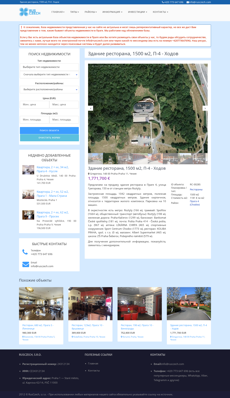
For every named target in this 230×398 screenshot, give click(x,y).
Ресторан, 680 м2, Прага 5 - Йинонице (38, 327)
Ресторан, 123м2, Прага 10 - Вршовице (88, 327)
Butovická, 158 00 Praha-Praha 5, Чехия (38, 338)
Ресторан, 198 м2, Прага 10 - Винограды (137, 327)
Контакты (160, 12)
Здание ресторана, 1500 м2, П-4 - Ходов (188, 327)
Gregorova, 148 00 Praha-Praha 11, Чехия (187, 338)
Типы (73, 12)
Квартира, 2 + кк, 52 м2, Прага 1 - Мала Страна (53, 194)
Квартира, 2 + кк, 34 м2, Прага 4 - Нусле (53, 169)
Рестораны (196, 189)
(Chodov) (195, 204)
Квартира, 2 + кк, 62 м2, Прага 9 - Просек (53, 214)
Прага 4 (194, 201)
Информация (112, 12)
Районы (90, 12)
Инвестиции (136, 12)
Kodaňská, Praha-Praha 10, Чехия (89, 336)
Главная (57, 12)
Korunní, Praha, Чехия (132, 336)
